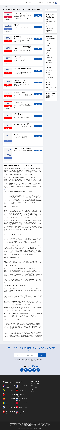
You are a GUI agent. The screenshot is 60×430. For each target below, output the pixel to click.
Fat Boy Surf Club (49, 77)
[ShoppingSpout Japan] (8, 2)
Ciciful (47, 58)
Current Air (48, 69)
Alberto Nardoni (49, 82)
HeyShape (48, 50)
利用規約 (32, 385)
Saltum (47, 41)
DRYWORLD (48, 86)
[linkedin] (30, 370)
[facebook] (26, 370)
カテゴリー (35, 2)
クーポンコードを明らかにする (38, 16)
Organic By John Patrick (50, 70)
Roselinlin (48, 40)
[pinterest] (34, 370)
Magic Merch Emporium (50, 38)
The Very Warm (49, 48)
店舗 (30, 2)
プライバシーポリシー (35, 383)
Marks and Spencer (49, 62)
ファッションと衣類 (50, 99)
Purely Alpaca (48, 60)
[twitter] (22, 370)
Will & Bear (48, 72)
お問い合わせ (33, 389)
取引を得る (38, 38)
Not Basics (48, 74)
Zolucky (47, 45)
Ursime (47, 65)
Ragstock (48, 52)
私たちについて (34, 387)
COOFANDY (48, 67)
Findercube (48, 53)
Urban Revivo (48, 43)
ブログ (32, 391)
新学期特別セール (50, 2)
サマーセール (42, 2)
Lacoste (47, 55)
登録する (42, 355)
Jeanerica (48, 84)
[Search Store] (56, 3)
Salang (47, 79)
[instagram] (38, 370)
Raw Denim (48, 75)
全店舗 (6, 6)
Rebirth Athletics (49, 57)
